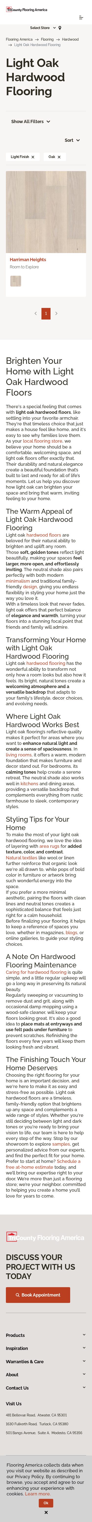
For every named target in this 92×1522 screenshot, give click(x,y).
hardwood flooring (45, 663)
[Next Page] (56, 314)
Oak (52, 157)
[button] (43, 28)
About (12, 1374)
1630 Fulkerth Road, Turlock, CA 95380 (37, 1424)
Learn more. (38, 1493)
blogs (71, 932)
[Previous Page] (35, 314)
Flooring (47, 39)
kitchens (29, 783)
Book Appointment (41, 1295)
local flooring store (42, 441)
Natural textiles (21, 857)
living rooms (19, 754)
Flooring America (19, 39)
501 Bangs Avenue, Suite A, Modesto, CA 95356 (44, 1433)
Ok (46, 1503)
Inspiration (17, 1348)
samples (61, 1144)
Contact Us (17, 1388)
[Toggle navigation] (81, 17)
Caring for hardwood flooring (36, 972)
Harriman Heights (28, 259)
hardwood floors (43, 535)
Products (15, 1335)
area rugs (49, 846)
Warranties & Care (25, 1361)
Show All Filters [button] (27, 121)
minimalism (18, 581)
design (30, 586)
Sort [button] (69, 140)
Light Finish (20, 157)
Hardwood (70, 39)
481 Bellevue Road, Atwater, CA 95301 (36, 1415)
